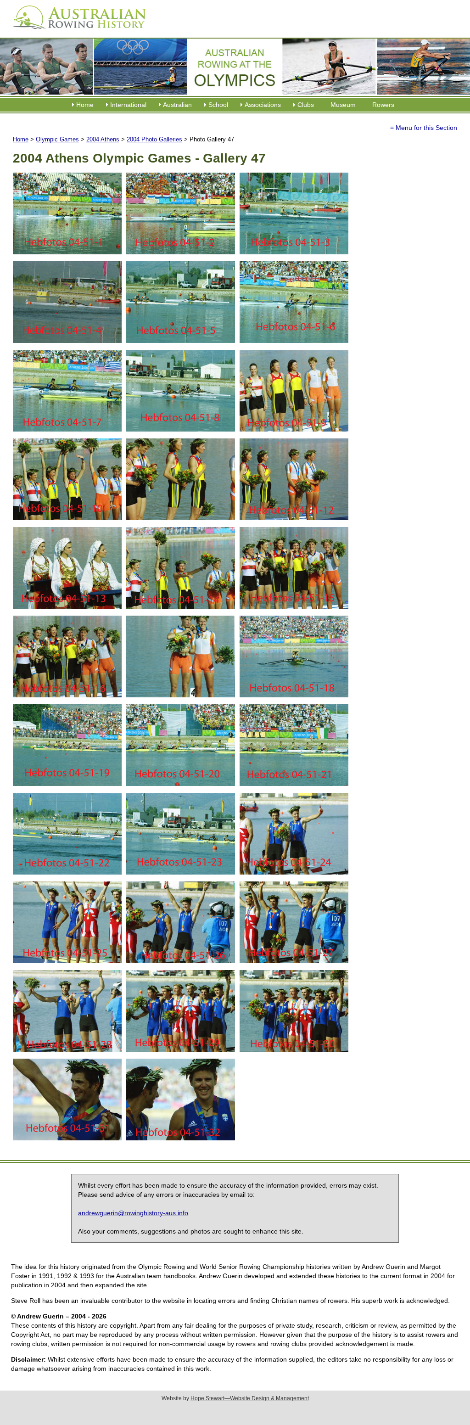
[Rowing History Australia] (75, 32)
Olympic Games (57, 139)
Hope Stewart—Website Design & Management (249, 1398)
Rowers (383, 104)
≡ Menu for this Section (423, 127)
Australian (177, 104)
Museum (343, 104)
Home (85, 104)
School (218, 104)
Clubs (305, 104)
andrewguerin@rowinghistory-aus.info (133, 1213)
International (128, 104)
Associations (263, 104)
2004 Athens (102, 139)
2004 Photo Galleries (154, 139)
